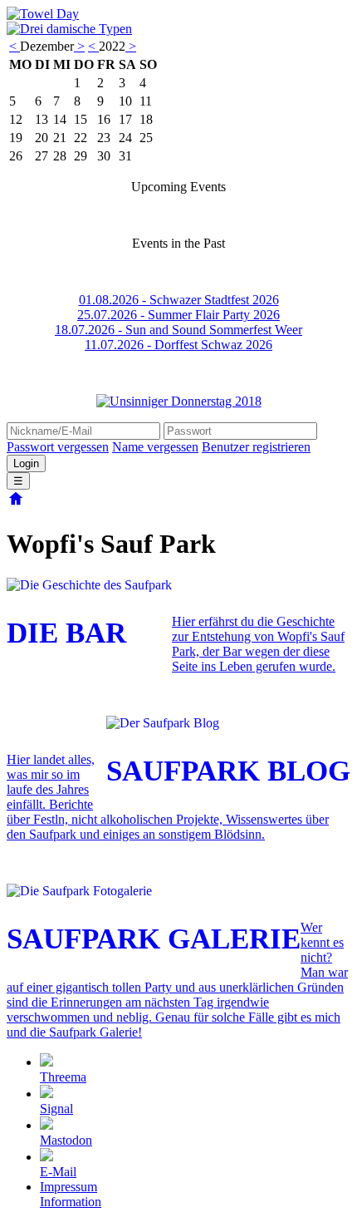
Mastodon (66, 1140)
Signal (56, 1108)
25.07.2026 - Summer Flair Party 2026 (178, 315)
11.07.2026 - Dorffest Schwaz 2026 (178, 345)
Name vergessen (155, 447)
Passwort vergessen (58, 447)
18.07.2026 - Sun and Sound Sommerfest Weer (178, 330)
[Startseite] (16, 503)
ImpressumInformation (70, 1194)
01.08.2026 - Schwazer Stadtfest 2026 (179, 300)
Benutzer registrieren (256, 447)
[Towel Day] (43, 14)
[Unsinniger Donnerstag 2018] (178, 401)
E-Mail (58, 1172)
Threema (63, 1077)
